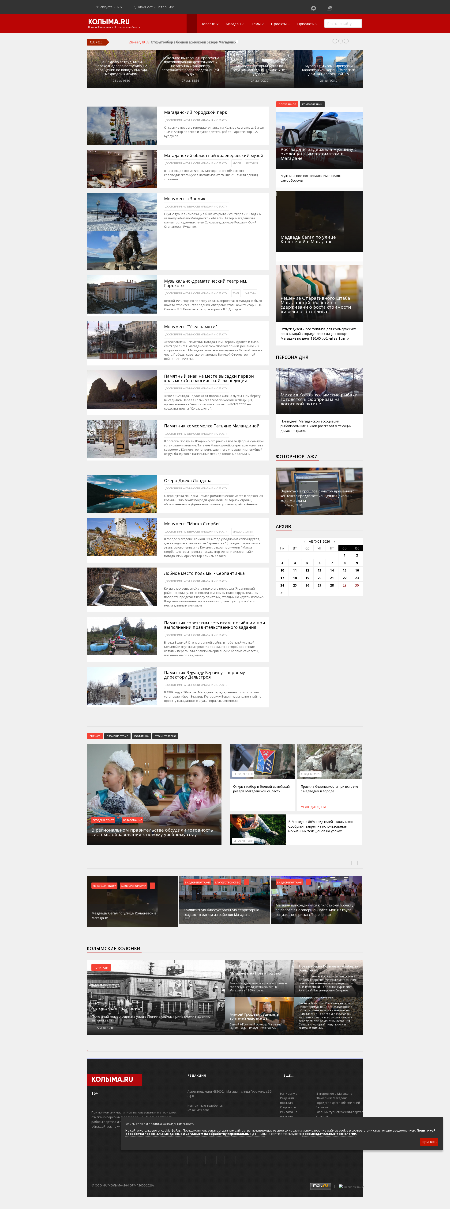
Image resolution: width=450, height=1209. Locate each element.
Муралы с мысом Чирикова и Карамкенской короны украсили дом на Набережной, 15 (328, 70)
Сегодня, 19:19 (243, 840)
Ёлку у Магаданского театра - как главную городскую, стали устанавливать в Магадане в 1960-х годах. (258, 986)
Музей (237, 163)
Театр (236, 293)
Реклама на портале (288, 1114)
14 (332, 570)
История (252, 163)
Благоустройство (135, 882)
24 (282, 585)
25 (295, 585)
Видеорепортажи (105, 882)
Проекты (279, 23)
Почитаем (101, 967)
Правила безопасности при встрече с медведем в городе (329, 788)
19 (307, 578)
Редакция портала (287, 1100)
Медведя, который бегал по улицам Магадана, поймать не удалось (259, 70)
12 (307, 570)
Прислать (305, 23)
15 (344, 570)
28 (332, 585)
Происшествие (117, 736)
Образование (132, 820)
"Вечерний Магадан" (331, 1098)
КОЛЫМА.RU (109, 22)
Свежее (95, 736)
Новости (207, 23)
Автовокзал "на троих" (116, 1008)
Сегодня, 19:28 (310, 774)
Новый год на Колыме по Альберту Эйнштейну (328, 968)
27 (319, 585)
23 (357, 578)
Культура (250, 293)
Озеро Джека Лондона (187, 480)
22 (344, 578)
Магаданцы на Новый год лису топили (256, 975)
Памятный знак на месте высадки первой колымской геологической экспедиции (209, 378)
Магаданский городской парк (195, 112)
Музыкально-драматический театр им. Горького (205, 283)
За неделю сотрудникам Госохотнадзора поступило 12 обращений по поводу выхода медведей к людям (121, 68)
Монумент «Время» (184, 198)
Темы (256, 23)
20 (319, 578)
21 (332, 578)
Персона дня (292, 357)
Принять (429, 1141)
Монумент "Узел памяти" (190, 326)
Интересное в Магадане (334, 1093)
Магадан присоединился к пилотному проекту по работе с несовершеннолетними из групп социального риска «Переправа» (222, 910)
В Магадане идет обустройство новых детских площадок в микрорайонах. (315, 912)
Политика (141, 736)
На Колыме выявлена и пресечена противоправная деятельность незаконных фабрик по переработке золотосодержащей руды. (190, 66)
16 (357, 570)
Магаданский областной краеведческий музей (213, 155)
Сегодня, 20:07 (103, 820)
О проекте (288, 1107)
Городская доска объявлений (338, 1103)
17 (282, 578)
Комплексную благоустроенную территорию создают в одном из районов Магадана (129, 912)
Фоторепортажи (297, 456)
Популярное (287, 104)
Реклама (322, 1107)
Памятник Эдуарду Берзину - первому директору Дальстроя (204, 674)
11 (295, 570)
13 (319, 570)
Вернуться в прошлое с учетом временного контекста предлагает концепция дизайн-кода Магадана (318, 496)
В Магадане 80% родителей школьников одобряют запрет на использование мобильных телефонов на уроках (320, 826)
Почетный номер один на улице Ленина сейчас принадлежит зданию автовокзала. (150, 1018)
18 (295, 578)
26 (307, 585)
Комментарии (312, 104)
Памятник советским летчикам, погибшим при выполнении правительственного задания (214, 625)
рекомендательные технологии (329, 1134)
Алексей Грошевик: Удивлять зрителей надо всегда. (254, 1016)
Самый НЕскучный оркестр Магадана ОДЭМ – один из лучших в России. (255, 1026)
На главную (288, 1093)
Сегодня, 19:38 (243, 774)
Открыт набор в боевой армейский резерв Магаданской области (261, 788)
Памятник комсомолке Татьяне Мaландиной (211, 426)
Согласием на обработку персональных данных (225, 1134)
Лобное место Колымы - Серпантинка (204, 573)
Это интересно (165, 736)
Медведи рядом (313, 807)
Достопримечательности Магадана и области (196, 120)
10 (282, 570)
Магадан (233, 23)
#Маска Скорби (243, 531)
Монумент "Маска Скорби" (192, 524)
